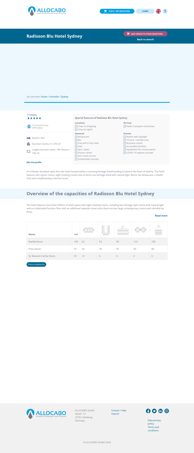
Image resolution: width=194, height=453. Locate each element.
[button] (188, 438)
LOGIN (145, 11)
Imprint (115, 413)
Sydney (64, 96)
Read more (161, 215)
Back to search (145, 39)
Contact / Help (118, 410)
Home (44, 96)
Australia (54, 96)
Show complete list (36, 264)
